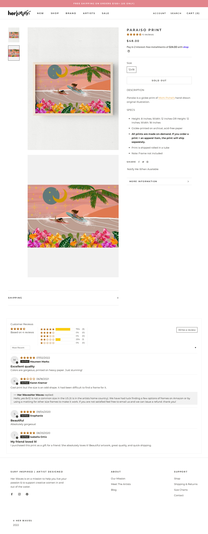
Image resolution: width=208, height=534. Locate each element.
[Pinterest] (147, 162)
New (40, 13)
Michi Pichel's (166, 97)
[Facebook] (139, 162)
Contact (179, 495)
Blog (114, 489)
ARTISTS (89, 13)
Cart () (193, 13)
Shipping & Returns (185, 484)
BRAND (71, 13)
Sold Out (159, 80)
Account (159, 13)
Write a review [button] (187, 329)
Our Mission (118, 478)
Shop (55, 13)
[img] (28, 357)
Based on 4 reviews (22, 332)
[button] (134, 34)
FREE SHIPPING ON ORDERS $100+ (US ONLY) (104, 3)
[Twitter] (143, 162)
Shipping (15, 297)
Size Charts (181, 489)
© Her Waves (22, 520)
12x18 (132, 69)
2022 (16, 525)
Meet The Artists (121, 484)
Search (176, 13)
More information (143, 181)
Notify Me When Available (142, 169)
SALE (105, 13)
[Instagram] (19, 494)
